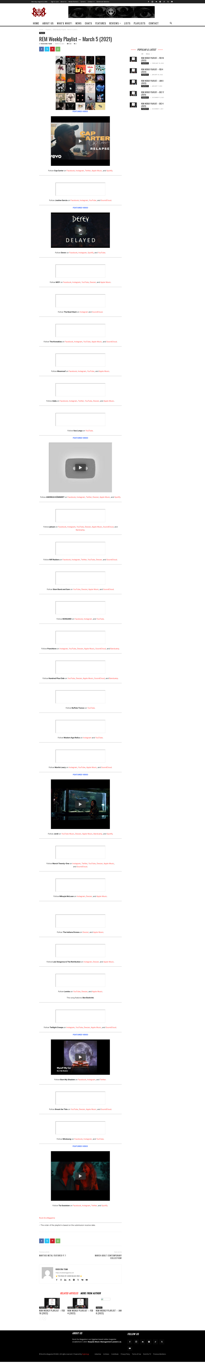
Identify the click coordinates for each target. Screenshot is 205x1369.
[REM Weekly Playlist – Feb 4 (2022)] (80, 1303)
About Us (63, 1)
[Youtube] (172, 1)
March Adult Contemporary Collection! (108, 1256)
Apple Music (97, 170)
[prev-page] (40, 1318)
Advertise (98, 1354)
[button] (171, 23)
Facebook (71, 170)
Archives (106, 1354)
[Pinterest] (52, 49)
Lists (127, 23)
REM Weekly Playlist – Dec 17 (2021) (152, 93)
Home (36, 23)
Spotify (109, 170)
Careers (83, 1)
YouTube (92, 200)
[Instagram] (152, 1)
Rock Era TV (147, 1354)
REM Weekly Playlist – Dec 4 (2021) (152, 105)
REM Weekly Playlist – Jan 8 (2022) (109, 1312)
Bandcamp (80, 530)
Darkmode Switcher (103, 1)
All (142, 54)
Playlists (139, 23)
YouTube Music (67, 834)
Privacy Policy (125, 1354)
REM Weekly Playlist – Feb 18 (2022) (52, 1312)
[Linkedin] (66, 1280)
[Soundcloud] (156, 1)
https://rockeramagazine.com (65, 1273)
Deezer (93, 282)
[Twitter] (168, 1)
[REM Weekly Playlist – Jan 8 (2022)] (109, 1303)
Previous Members (159, 1354)
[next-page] (44, 1318)
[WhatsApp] (58, 49)
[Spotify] (160, 1)
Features (100, 23)
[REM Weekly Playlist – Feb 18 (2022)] (52, 1303)
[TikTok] (164, 1)
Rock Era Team (46, 44)
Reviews (114, 23)
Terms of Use (136, 1354)
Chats (88, 23)
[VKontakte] (83, 1280)
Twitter (88, 170)
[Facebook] (148, 1)
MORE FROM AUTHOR (90, 1292)
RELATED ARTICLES (69, 1292)
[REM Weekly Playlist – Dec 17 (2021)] (133, 93)
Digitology (85, 1354)
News (79, 23)
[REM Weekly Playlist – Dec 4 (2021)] (133, 104)
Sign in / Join (55, 1)
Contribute (115, 1354)
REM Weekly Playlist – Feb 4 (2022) (80, 1312)
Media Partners (73, 1)
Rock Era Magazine (47, 1218)
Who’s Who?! (64, 23)
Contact (90, 1)
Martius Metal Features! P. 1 (52, 1255)
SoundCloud (106, 200)
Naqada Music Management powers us (104, 1342)
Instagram (80, 170)
